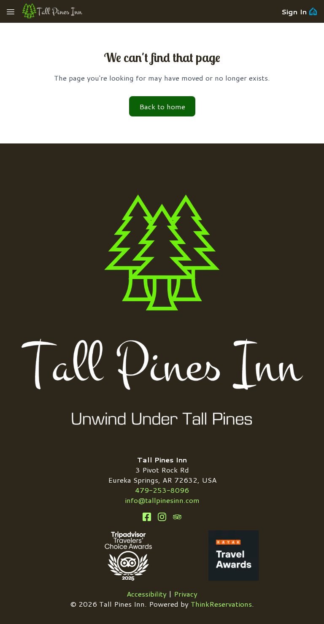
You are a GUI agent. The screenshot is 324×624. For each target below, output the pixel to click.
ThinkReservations (221, 604)
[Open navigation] (10, 11)
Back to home (162, 106)
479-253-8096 (162, 490)
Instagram (162, 517)
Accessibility (147, 594)
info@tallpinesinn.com (162, 500)
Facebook (147, 517)
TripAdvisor (177, 517)
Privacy (185, 594)
